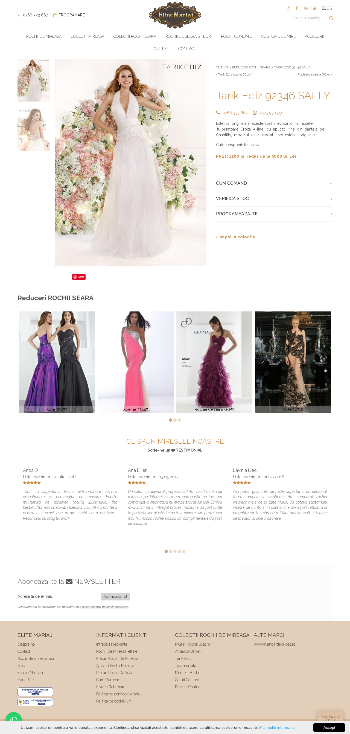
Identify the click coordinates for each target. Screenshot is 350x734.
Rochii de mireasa (44, 36)
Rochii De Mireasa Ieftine (116, 651)
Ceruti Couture (187, 680)
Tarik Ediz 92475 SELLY (234, 74)
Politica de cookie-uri (113, 701)
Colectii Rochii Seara (134, 36)
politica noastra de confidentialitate (104, 607)
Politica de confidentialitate (118, 694)
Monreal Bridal (187, 673)
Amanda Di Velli (188, 651)
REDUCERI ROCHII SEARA (251, 67)
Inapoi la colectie (236, 237)
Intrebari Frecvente (111, 644)
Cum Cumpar (107, 680)
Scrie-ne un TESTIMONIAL (175, 450)
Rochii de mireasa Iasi (36, 658)
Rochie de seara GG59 (314, 74)
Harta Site (26, 680)
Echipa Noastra (30, 673)
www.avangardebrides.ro (274, 644)
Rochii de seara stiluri (188, 36)
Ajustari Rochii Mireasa (115, 665)
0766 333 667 (35, 15)
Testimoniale (185, 665)
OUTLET (222, 67)
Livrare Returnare (110, 687)
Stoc (21, 665)
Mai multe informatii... (277, 727)
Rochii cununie (236, 36)
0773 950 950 (272, 113)
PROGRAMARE (71, 15)
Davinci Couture (188, 687)
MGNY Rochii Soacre (192, 644)
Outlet (161, 49)
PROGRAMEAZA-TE (237, 213)
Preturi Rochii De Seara (115, 673)
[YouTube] (314, 8)
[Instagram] (288, 8)
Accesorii (314, 36)
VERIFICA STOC (232, 198)
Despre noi (27, 644)
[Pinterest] (306, 8)
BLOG (327, 8)
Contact (187, 49)
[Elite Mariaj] (175, 15)
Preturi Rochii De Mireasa (117, 658)
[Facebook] (297, 8)
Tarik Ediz (183, 658)
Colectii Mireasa (87, 36)
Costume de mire (278, 36)
